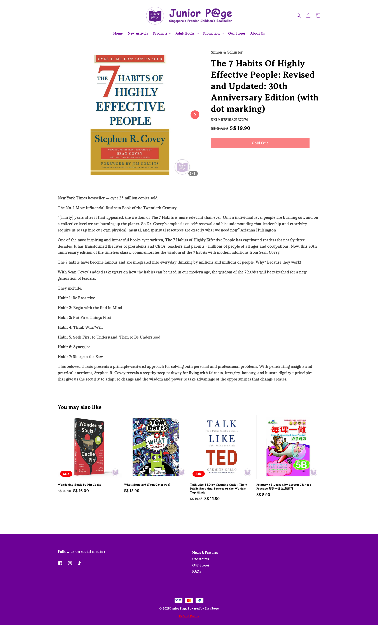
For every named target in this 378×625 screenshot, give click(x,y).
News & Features (205, 553)
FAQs (196, 571)
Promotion (211, 33)
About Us (257, 33)
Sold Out (260, 143)
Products (160, 33)
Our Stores (236, 33)
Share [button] (221, 156)
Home (117, 33)
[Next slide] (195, 114)
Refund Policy (189, 616)
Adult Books (185, 33)
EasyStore (212, 608)
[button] (299, 15)
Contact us (200, 559)
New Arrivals (138, 33)
